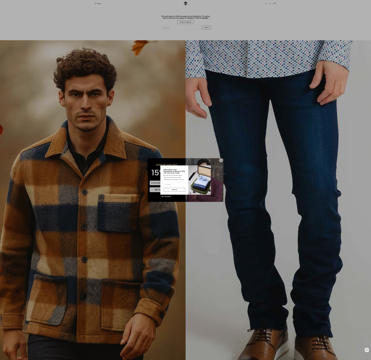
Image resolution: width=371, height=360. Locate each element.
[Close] (209, 167)
